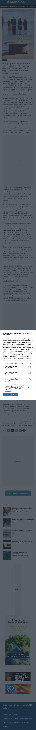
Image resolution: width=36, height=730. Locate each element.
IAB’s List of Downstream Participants (20, 358)
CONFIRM (11, 394)
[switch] (29, 367)
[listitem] (18, 363)
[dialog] (18, 365)
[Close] (32, 333)
